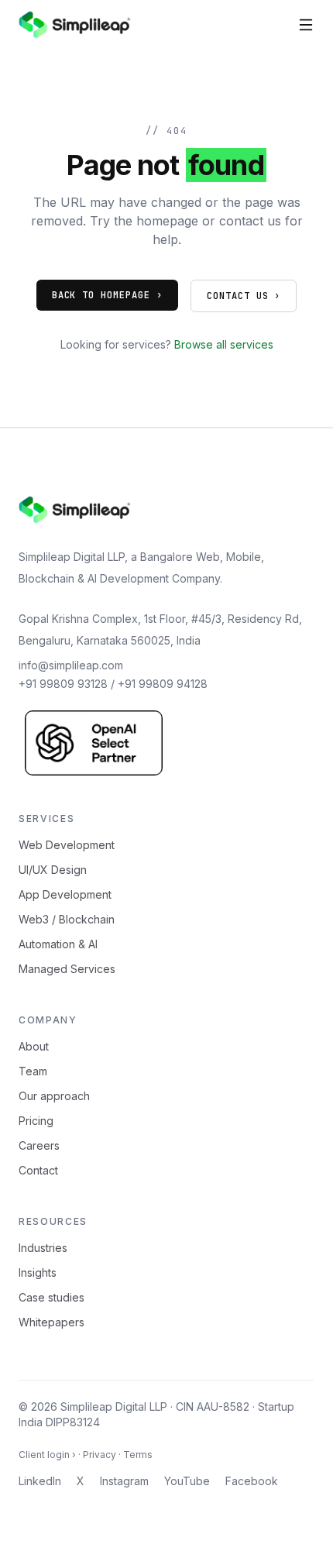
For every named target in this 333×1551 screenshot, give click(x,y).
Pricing (36, 1120)
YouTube (187, 1480)
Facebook (251, 1480)
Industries (43, 1247)
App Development (65, 894)
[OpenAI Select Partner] (94, 743)
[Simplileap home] (75, 24)
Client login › (47, 1454)
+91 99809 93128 (63, 683)
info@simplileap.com (71, 665)
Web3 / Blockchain (67, 919)
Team (33, 1071)
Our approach (54, 1095)
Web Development (67, 844)
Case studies (51, 1297)
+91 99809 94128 (163, 683)
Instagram (124, 1480)
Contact (38, 1170)
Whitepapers (51, 1322)
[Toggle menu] (305, 24)
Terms (138, 1454)
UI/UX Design (53, 869)
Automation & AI (58, 944)
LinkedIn (40, 1480)
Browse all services (223, 344)
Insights (38, 1272)
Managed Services (67, 968)
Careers (39, 1145)
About (34, 1046)
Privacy (99, 1454)
